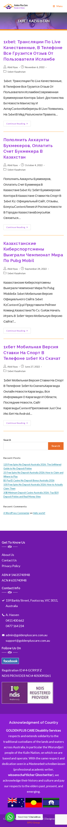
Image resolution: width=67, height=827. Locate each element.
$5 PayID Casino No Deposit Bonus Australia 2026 (28, 480)
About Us (8, 555)
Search (7, 440)
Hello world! (39, 513)
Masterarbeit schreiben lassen (47, 764)
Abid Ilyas (12, 67)
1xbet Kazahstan (16, 71)
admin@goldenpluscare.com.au (26, 635)
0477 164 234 (15, 626)
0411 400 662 (15, 620)
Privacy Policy (11, 566)
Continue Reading (18, 123)
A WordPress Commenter (16, 513)
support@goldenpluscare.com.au (28, 640)
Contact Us (9, 560)
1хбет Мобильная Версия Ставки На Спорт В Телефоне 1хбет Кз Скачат (32, 352)
